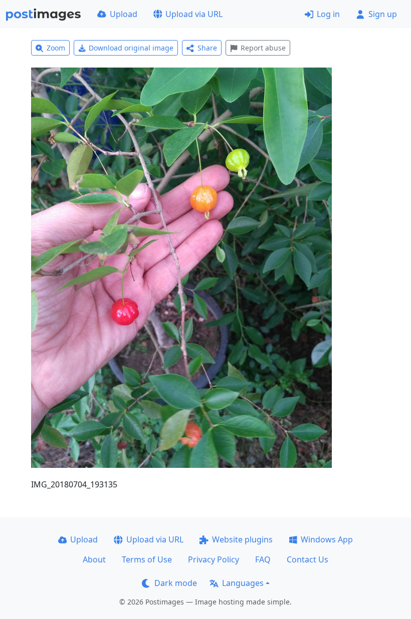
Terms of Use (147, 559)
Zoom (56, 48)
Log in (328, 14)
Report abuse (263, 48)
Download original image (131, 48)
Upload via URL (194, 14)
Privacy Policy (213, 559)
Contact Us (307, 559)
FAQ (263, 559)
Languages (243, 582)
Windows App (327, 539)
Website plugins (242, 539)
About (94, 559)
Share (207, 48)
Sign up (382, 14)
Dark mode (175, 582)
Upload (123, 14)
